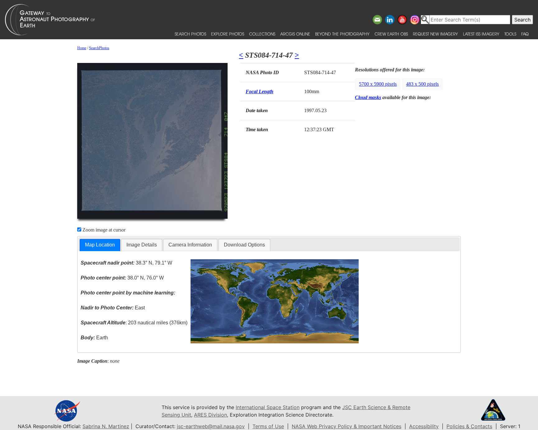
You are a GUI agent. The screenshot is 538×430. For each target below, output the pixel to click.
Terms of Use (268, 426)
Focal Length (259, 91)
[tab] (100, 245)
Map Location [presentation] (100, 244)
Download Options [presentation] (244, 244)
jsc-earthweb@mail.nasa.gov (211, 426)
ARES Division (210, 415)
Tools (510, 34)
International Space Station (268, 407)
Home (81, 48)
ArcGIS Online (295, 34)
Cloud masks (368, 97)
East (113, 307)
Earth (94, 337)
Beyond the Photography (342, 34)
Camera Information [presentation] (190, 244)
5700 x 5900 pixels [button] (378, 84)
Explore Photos (227, 34)
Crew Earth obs (391, 34)
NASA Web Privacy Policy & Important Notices (346, 426)
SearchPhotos (99, 48)
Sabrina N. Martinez (106, 426)
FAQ (525, 34)
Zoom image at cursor (103, 229)
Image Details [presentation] (141, 244)
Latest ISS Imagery (481, 34)
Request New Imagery (435, 34)
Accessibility (424, 426)
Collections (262, 34)
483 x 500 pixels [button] (422, 84)
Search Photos (190, 34)
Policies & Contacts (469, 426)
